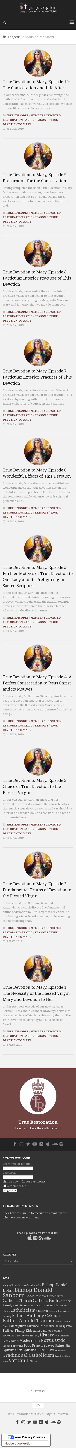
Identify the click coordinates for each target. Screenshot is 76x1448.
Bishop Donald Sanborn (27, 1292)
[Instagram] (21, 1144)
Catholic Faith (45, 1300)
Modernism (29, 1340)
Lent (5, 1341)
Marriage (13, 1341)
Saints (60, 1345)
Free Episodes (17, 115)
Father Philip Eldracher (22, 1330)
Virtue (33, 1361)
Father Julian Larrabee (24, 1325)
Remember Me (16, 1186)
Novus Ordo (53, 1340)
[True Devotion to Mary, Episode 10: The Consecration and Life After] (38, 63)
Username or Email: (16, 1164)
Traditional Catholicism (28, 1355)
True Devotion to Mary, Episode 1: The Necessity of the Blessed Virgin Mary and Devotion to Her (36, 993)
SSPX (50, 1350)
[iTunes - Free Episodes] (48, 1144)
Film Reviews (22, 1335)
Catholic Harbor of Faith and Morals (35, 1305)
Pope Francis (33, 1345)
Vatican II (19, 1360)
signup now (11, 1181)
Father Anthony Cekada (36, 1315)
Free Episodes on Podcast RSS (38, 1233)
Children (42, 1310)
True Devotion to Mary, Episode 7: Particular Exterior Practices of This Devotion (37, 377)
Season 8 (41, 119)
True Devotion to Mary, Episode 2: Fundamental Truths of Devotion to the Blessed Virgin (37, 890)
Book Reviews (36, 1296)
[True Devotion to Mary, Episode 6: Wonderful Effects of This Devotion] (38, 451)
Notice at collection (18, 1443)
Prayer (49, 1345)
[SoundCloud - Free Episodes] (54, 1144)
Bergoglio (8, 1285)
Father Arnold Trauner (29, 1320)
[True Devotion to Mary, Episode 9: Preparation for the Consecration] (38, 156)
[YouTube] (34, 1144)
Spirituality (12, 1350)
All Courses (38, 1391)
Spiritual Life (34, 1350)
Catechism (56, 1296)
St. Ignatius (60, 1351)
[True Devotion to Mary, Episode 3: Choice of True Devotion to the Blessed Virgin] (38, 762)
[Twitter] (28, 1144)
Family (7, 1316)
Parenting (17, 1345)
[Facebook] (15, 1144)
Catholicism (23, 1310)
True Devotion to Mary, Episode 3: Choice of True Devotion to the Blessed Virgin (35, 786)
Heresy (34, 1335)
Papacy (6, 1346)
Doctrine (53, 1311)
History (47, 1335)
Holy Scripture (62, 1336)
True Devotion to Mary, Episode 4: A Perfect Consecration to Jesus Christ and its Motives (37, 683)
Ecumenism (63, 1311)
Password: (9, 1172)
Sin (67, 1345)
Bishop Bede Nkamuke (28, 1285)
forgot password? (33, 1181)
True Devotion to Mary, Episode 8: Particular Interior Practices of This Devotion (37, 278)
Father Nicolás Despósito (55, 1326)
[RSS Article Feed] (41, 1144)
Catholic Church (17, 1300)
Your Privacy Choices (29, 1437)
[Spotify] (61, 1144)
